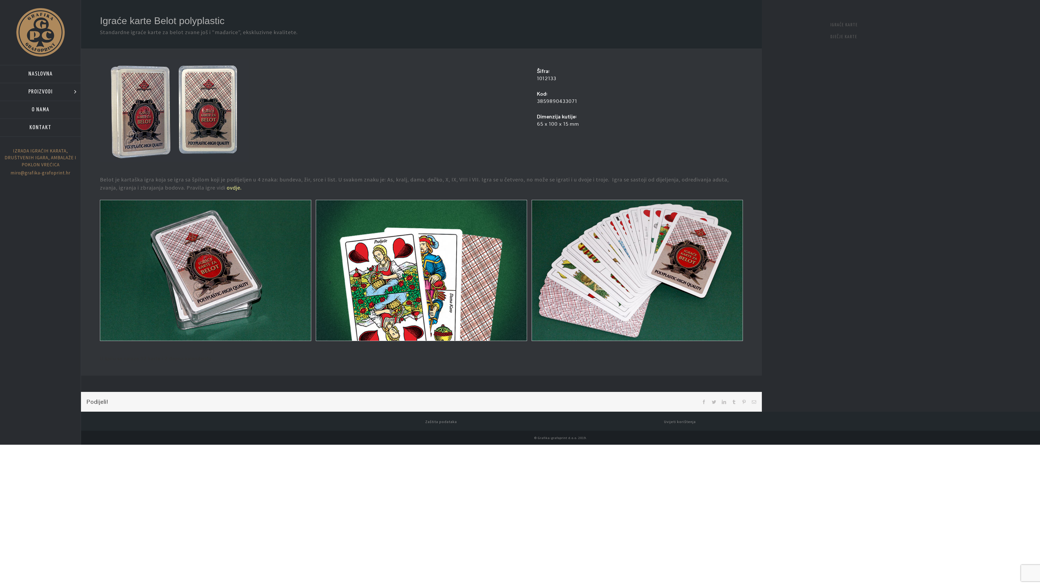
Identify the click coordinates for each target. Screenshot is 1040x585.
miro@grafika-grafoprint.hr (40, 173)
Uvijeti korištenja (680, 421)
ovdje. (234, 187)
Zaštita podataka (441, 421)
